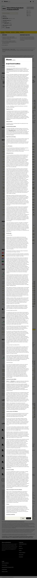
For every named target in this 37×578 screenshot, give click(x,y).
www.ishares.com (10, 69)
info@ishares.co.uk (12, 130)
